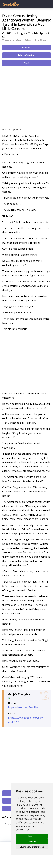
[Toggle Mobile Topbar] (49, 4)
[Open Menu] (43, 4)
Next (26, 63)
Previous (26, 47)
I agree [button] (31, 836)
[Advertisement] (26, 95)
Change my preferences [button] (32, 846)
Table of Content (26, 55)
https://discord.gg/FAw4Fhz (23, 707)
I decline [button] (32, 841)
